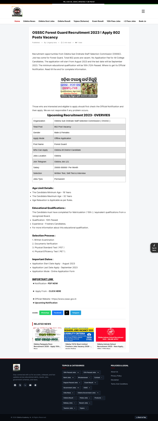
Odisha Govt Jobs (46, 21)
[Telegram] (35, 385)
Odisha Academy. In (24, 417)
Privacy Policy (116, 376)
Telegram (75, 313)
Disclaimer (115, 380)
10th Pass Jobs (113, 21)
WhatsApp (45, 313)
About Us (114, 372)
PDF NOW (53, 283)
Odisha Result (64, 21)
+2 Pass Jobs (130, 21)
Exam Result (98, 21)
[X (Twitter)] (20, 385)
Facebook (57, 313)
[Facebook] (15, 385)
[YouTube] (30, 385)
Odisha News (29, 21)
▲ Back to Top (141, 417)
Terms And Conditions (119, 384)
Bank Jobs (143, 21)
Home (17, 21)
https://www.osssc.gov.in (64, 299)
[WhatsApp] (25, 385)
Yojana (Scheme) (81, 21)
